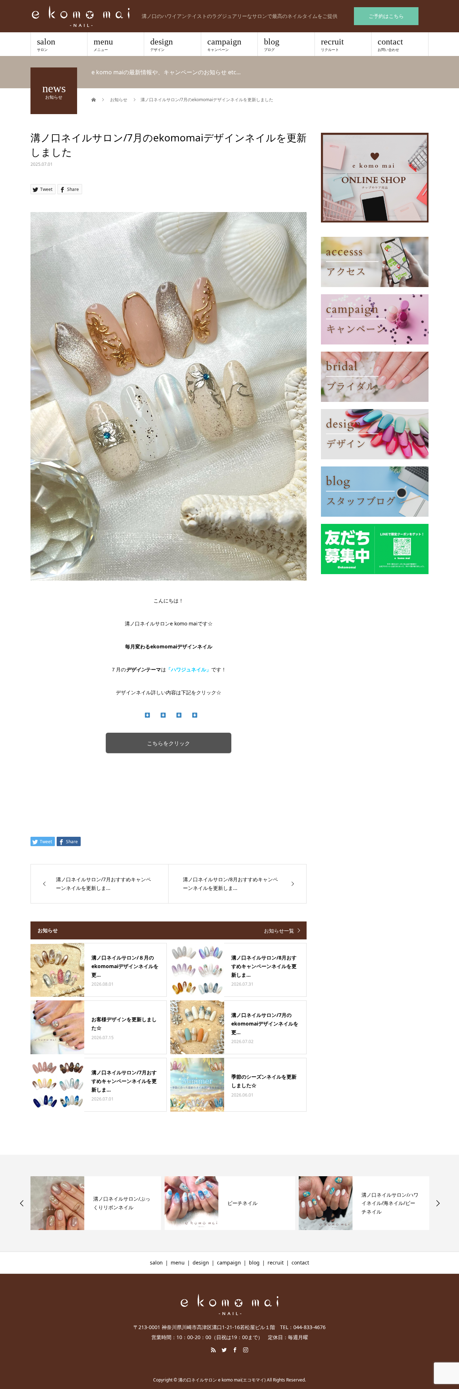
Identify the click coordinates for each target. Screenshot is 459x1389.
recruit (332, 44)
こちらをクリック (168, 743)
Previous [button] (21, 1203)
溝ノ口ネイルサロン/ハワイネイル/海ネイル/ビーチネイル (389, 1203)
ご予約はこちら (386, 16)
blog (271, 44)
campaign (224, 44)
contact (390, 44)
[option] (95, 1203)
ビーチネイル (242, 1203)
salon (46, 44)
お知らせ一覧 (279, 930)
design (161, 44)
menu (103, 44)
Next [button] (437, 1203)
